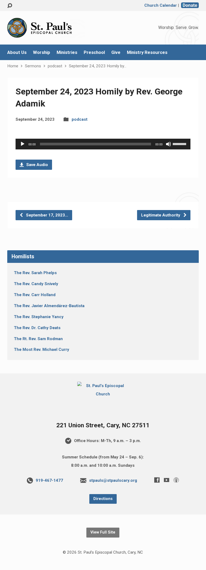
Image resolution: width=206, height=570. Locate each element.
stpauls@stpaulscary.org (113, 480)
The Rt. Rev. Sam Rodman (38, 338)
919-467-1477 (49, 480)
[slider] (180, 143)
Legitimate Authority (161, 215)
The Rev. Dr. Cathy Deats (37, 327)
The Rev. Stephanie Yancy (39, 316)
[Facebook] (157, 480)
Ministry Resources (147, 52)
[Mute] (168, 144)
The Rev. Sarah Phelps (35, 272)
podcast (55, 66)
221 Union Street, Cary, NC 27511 (102, 425)
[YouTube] (166, 480)
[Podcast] (176, 480)
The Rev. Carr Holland (35, 294)
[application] (103, 144)
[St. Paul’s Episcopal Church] (103, 394)
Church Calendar (160, 5)
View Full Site (102, 532)
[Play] (22, 144)
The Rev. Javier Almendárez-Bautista (49, 305)
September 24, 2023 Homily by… (97, 66)
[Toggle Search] (9, 5)
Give (115, 52)
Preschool (94, 52)
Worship (41, 52)
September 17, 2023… (46, 215)
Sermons (33, 66)
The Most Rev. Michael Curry (41, 349)
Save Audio (36, 164)
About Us (17, 52)
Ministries (67, 52)
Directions (103, 499)
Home (12, 66)
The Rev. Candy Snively (36, 283)
